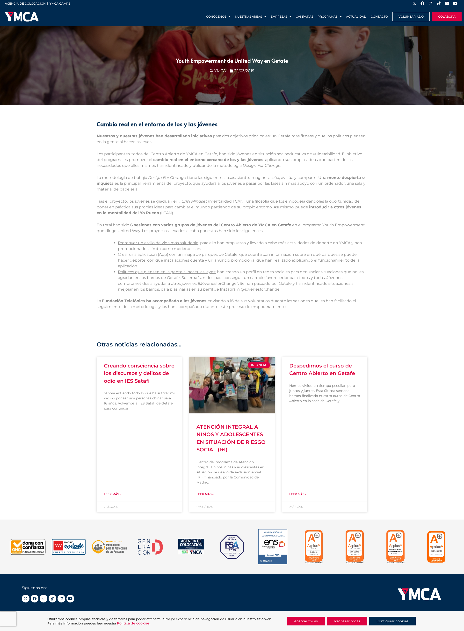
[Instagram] (43, 598)
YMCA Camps (60, 3)
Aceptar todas (306, 621)
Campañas (304, 16)
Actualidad (356, 16)
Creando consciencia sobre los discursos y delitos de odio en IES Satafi (139, 373)
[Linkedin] (61, 598)
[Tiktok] (52, 598)
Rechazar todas (347, 621)
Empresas (279, 16)
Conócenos (216, 16)
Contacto (379, 16)
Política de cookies (133, 623)
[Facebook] (34, 598)
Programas (327, 16)
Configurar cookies (392, 621)
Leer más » (112, 494)
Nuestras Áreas (248, 16)
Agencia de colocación (25, 3)
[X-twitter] (25, 598)
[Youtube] (70, 598)
